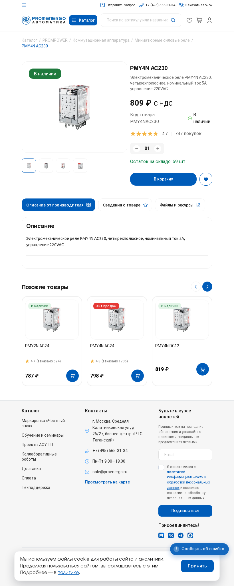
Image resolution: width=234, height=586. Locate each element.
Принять (197, 566)
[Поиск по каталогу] (141, 20)
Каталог (29, 40)
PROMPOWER (55, 40)
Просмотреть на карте (107, 482)
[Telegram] (180, 535)
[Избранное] (189, 20)
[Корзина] (199, 20)
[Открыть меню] (24, 5)
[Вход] (209, 20)
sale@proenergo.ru (109, 471)
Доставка (31, 468)
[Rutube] (161, 535)
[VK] (171, 535)
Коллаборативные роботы (39, 456)
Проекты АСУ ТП (37, 444)
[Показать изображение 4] (80, 165)
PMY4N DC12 (167, 346)
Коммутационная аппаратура (101, 40)
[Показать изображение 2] (46, 165)
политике (68, 572)
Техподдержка (36, 487)
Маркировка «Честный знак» (43, 423)
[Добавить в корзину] (72, 376)
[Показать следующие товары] (207, 287)
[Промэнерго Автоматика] (44, 20)
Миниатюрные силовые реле (162, 40)
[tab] (58, 204)
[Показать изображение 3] (63, 165)
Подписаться (185, 511)
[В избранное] (205, 179)
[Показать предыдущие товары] (196, 287)
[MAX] (190, 535)
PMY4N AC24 (102, 346)
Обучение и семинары (43, 435)
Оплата (29, 478)
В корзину (163, 179)
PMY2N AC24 (37, 346)
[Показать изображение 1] (29, 165)
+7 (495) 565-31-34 (110, 450)
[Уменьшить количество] (136, 148)
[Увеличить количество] (157, 148)
